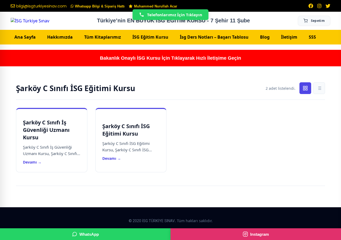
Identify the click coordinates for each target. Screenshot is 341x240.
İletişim (289, 37)
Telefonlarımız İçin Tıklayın (174, 14)
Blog (265, 37)
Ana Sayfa (25, 37)
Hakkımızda (60, 37)
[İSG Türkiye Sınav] (30, 21)
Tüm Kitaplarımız (102, 37)
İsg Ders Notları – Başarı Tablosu (214, 37)
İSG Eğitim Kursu (150, 37)
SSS (312, 37)
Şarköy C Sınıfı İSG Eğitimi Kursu (126, 130)
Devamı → (32, 162)
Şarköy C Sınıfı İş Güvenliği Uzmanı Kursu (46, 130)
